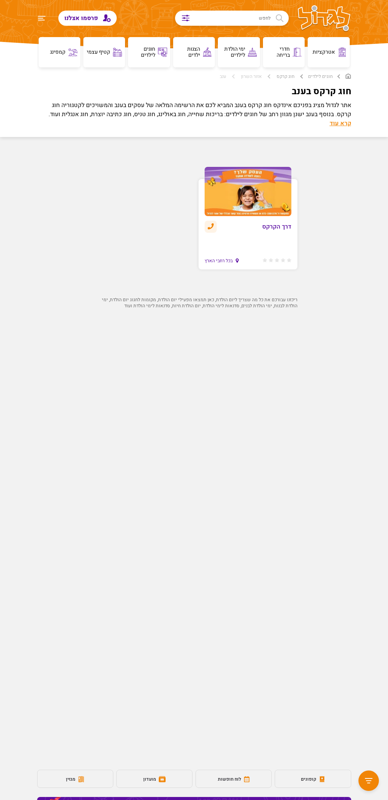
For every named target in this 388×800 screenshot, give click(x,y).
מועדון (150, 779)
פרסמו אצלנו (82, 18)
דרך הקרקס (276, 226)
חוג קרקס (285, 76)
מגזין (71, 779)
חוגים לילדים (320, 76)
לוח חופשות (230, 779)
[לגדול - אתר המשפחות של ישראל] (324, 19)
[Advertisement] (194, 400)
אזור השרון (251, 76)
